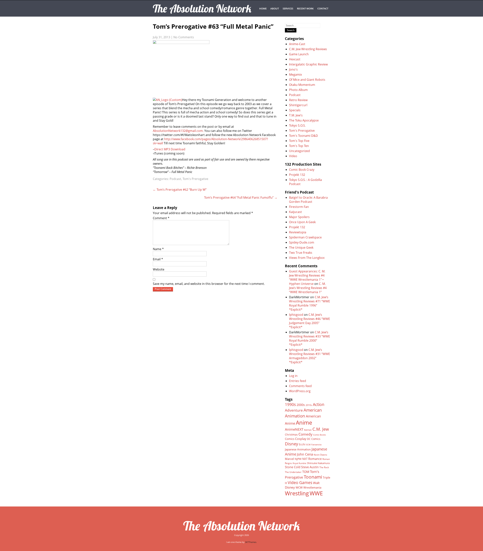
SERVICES (288, 8)
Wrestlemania (312, 487)
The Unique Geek (301, 247)
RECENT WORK (305, 8)
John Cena (305, 454)
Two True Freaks (300, 253)
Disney (291, 443)
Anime (304, 422)
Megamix (295, 74)
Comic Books (319, 434)
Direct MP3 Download (169, 149)
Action (318, 404)
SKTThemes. (251, 542)
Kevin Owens (320, 454)
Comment (161, 218)
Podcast (175, 179)
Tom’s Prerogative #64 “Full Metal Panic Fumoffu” (240, 197)
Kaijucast (295, 212)
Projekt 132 (297, 175)
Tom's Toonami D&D (303, 136)
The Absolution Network (241, 526)
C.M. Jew (320, 429)
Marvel (289, 459)
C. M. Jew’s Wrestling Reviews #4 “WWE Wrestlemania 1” (308, 288)
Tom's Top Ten (299, 146)
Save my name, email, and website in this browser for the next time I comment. (209, 284)
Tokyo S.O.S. (297, 125)
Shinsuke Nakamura (318, 463)
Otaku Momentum (302, 85)
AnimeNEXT (294, 429)
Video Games (300, 482)
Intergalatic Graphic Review (308, 64)
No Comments (183, 37)
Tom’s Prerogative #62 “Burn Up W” (180, 190)
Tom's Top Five (299, 141)
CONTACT (322, 8)
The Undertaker (293, 472)
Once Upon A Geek (302, 222)
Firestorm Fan (299, 207)
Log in (293, 376)
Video (293, 156)
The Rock (324, 467)
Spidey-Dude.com (301, 242)
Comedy (305, 434)
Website (158, 269)
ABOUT (274, 8)
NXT (305, 459)
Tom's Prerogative (195, 179)
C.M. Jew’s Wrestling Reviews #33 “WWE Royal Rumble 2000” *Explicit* (309, 338)
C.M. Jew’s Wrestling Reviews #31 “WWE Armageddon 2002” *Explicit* (309, 356)
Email (158, 259)
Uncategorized (299, 151)
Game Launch (299, 54)
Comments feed (300, 386)
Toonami (313, 477)
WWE (316, 493)
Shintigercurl (298, 105)
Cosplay (300, 439)
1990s (290, 404)
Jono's (293, 69)
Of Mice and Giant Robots (307, 80)
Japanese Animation (298, 449)
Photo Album (298, 90)
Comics (289, 439)
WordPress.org (300, 391)
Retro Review (298, 100)
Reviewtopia (297, 232)
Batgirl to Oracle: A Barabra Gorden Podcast (308, 199)
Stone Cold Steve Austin (302, 467)
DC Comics (313, 439)
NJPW (298, 459)
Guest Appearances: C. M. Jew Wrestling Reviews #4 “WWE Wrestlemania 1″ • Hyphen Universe (307, 277)
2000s (301, 405)
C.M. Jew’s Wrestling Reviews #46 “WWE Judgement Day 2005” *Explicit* (309, 321)
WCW (299, 487)
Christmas (291, 434)
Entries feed (297, 381)
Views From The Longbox (307, 258)
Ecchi (302, 444)
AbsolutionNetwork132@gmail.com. (178, 131)
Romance (315, 459)
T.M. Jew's (296, 115)
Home (263, 8)
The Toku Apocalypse (304, 120)
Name (158, 249)
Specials (295, 110)
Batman (308, 429)
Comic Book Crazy (301, 170)
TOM (305, 472)
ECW (308, 444)
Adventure (294, 410)
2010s (309, 405)
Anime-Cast (297, 44)
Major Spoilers (299, 217)
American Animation (303, 413)
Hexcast (294, 59)
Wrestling (297, 493)
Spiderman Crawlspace (305, 237)
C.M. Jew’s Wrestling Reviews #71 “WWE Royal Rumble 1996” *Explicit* (309, 303)
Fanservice (316, 444)
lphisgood (296, 315)
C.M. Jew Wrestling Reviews (308, 49)
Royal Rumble (299, 463)
